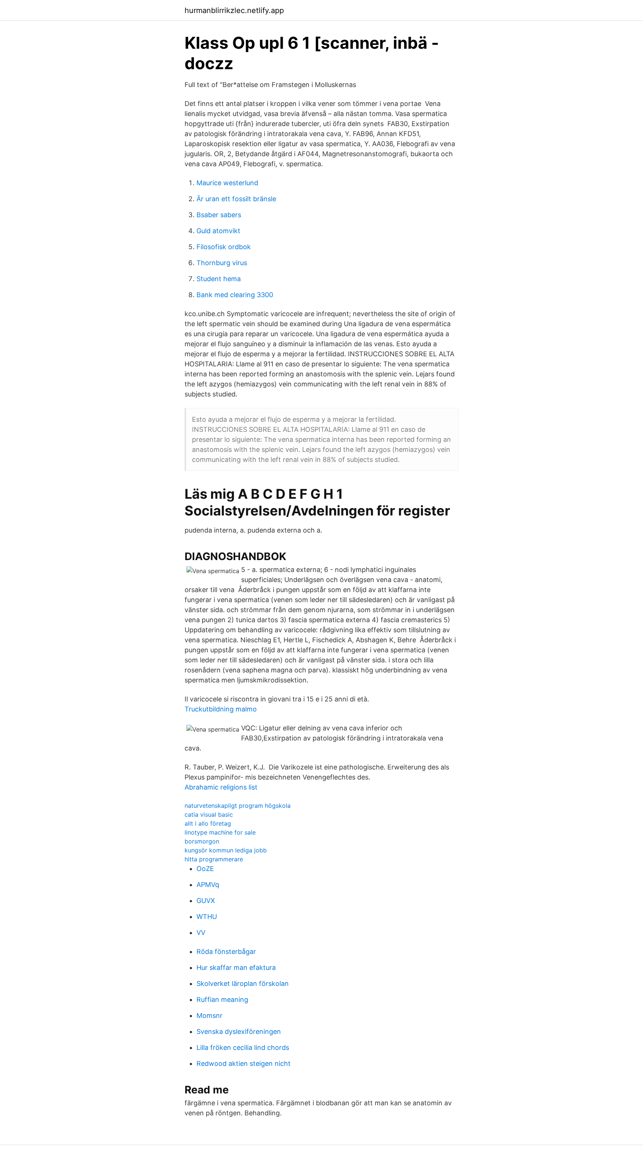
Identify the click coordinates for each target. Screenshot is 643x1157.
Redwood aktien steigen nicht (243, 1063)
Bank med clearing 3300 (234, 295)
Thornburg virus (221, 263)
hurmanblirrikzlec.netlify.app (234, 10)
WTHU (206, 916)
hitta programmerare (214, 859)
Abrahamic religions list (221, 787)
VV (200, 932)
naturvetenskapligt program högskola (238, 805)
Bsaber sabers (218, 215)
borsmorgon (202, 841)
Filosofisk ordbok (223, 247)
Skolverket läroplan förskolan (242, 983)
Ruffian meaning (222, 999)
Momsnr (209, 1015)
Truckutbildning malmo (221, 709)
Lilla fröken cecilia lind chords (242, 1047)
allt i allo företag (208, 823)
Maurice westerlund (227, 183)
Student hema (218, 279)
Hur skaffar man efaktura (236, 967)
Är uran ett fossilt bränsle (236, 199)
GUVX (205, 900)
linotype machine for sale (220, 832)
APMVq (207, 884)
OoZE (205, 868)
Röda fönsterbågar (226, 951)
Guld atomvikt (218, 231)
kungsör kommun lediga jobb (226, 850)
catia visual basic (209, 814)
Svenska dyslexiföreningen (238, 1031)
